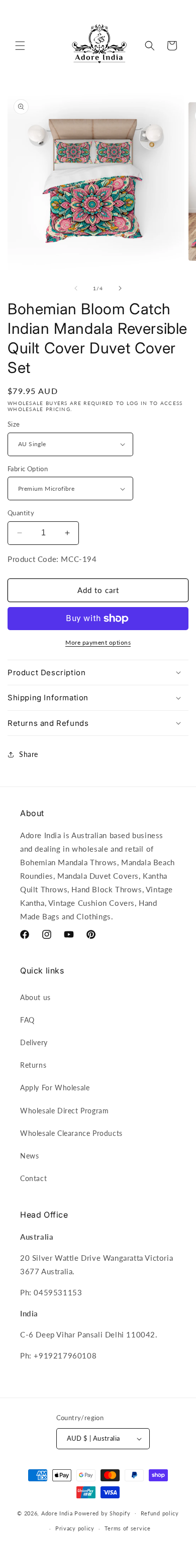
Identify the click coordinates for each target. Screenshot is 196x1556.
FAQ (27, 1020)
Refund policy (160, 1513)
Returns (33, 1065)
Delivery (34, 1042)
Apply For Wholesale (54, 1087)
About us (35, 997)
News (29, 1155)
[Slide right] (120, 288)
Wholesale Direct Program (64, 1110)
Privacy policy (74, 1528)
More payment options (98, 642)
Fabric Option (28, 469)
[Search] (150, 46)
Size (14, 424)
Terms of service (128, 1528)
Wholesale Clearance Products (71, 1133)
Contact (33, 1178)
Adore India (57, 1512)
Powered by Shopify (102, 1512)
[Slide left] (76, 288)
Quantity (21, 513)
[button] (20, 46)
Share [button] (28, 754)
